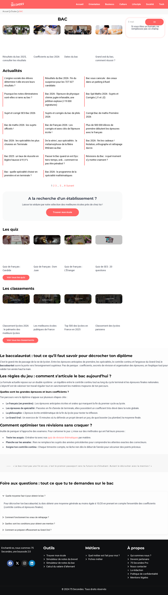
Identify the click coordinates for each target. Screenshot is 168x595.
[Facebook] (10, 563)
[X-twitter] (17, 563)
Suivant (70, 185)
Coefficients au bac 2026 (46, 56)
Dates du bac (71, 56)
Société (150, 4)
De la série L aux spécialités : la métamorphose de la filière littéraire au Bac (61, 144)
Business (109, 4)
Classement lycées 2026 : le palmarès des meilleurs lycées (16, 329)
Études (14, 11)
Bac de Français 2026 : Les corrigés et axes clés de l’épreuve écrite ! (62, 129)
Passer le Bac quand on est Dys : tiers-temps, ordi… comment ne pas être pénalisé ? (62, 160)
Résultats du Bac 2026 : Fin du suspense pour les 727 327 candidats (60, 82)
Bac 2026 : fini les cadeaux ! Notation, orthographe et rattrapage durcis (104, 144)
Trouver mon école (62, 212)
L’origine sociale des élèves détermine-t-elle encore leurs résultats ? (19, 82)
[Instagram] (24, 563)
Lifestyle (136, 4)
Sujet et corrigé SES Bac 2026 (19, 113)
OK (154, 22)
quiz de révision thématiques (63, 437)
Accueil (79, 4)
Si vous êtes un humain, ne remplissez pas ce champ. (145, 27)
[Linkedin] (32, 563)
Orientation (94, 4)
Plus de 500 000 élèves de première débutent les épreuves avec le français (102, 129)
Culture (123, 4)
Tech (161, 4)
